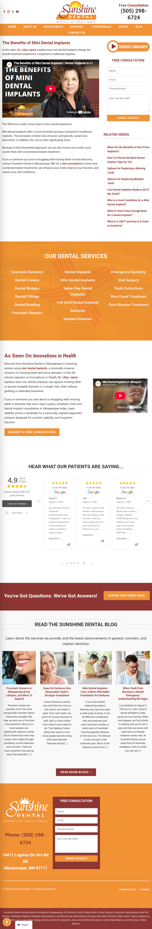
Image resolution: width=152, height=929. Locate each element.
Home (12, 26)
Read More (54, 538)
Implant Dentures (78, 319)
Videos (123, 26)
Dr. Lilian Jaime (27, 49)
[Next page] (91, 563)
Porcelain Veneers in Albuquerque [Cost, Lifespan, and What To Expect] (19, 693)
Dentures (77, 310)
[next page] (148, 501)
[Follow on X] (13, 11)
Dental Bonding (27, 305)
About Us (29, 26)
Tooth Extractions (128, 288)
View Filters (17, 513)
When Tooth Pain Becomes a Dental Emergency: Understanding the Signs (133, 693)
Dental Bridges (27, 288)
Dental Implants (78, 272)
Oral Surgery (128, 280)
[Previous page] (61, 563)
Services (76, 26)
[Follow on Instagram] (8, 11)
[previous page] (39, 501)
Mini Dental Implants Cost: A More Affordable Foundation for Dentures (95, 692)
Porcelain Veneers (27, 313)
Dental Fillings (27, 296)
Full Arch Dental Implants (78, 302)
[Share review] (69, 545)
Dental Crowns (27, 280)
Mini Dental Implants (78, 280)
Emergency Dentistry (128, 272)
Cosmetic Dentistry (27, 272)
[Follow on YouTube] (17, 11)
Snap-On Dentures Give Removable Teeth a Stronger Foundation (57, 692)
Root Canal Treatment (129, 296)
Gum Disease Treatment (129, 305)
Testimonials (101, 26)
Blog (138, 26)
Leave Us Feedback (17, 503)
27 (84, 563)
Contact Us (76, 32)
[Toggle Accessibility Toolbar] (7, 922)
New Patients (53, 26)
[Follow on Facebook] (4, 11)
